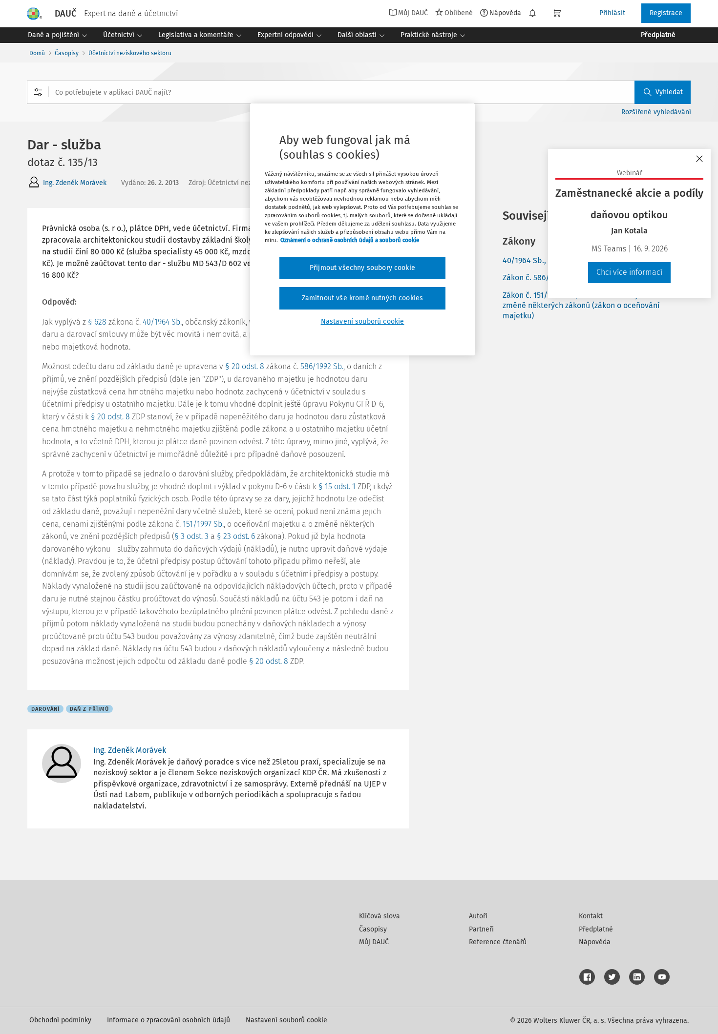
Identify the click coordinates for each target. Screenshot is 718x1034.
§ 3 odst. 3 (191, 536)
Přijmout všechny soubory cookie (362, 268)
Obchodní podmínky (60, 1020)
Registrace (666, 13)
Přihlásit (612, 13)
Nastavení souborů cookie (286, 1020)
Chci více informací (629, 272)
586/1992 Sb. (321, 366)
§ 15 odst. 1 (337, 486)
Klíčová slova (379, 916)
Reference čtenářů (498, 942)
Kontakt (591, 916)
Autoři (478, 916)
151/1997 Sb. (203, 524)
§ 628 (97, 322)
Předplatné (596, 929)
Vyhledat (669, 92)
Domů (37, 53)
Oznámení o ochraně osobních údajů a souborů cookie (349, 240)
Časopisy (67, 53)
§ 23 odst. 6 (236, 536)
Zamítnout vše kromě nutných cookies (362, 298)
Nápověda (505, 13)
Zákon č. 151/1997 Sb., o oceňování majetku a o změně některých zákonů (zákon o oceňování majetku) (584, 305)
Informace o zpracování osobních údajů (168, 1020)
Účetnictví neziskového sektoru (129, 53)
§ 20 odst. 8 (244, 366)
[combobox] (359, 92)
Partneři (481, 929)
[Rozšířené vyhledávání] (38, 92)
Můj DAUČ (374, 942)
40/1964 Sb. (162, 322)
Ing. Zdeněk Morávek (74, 183)
